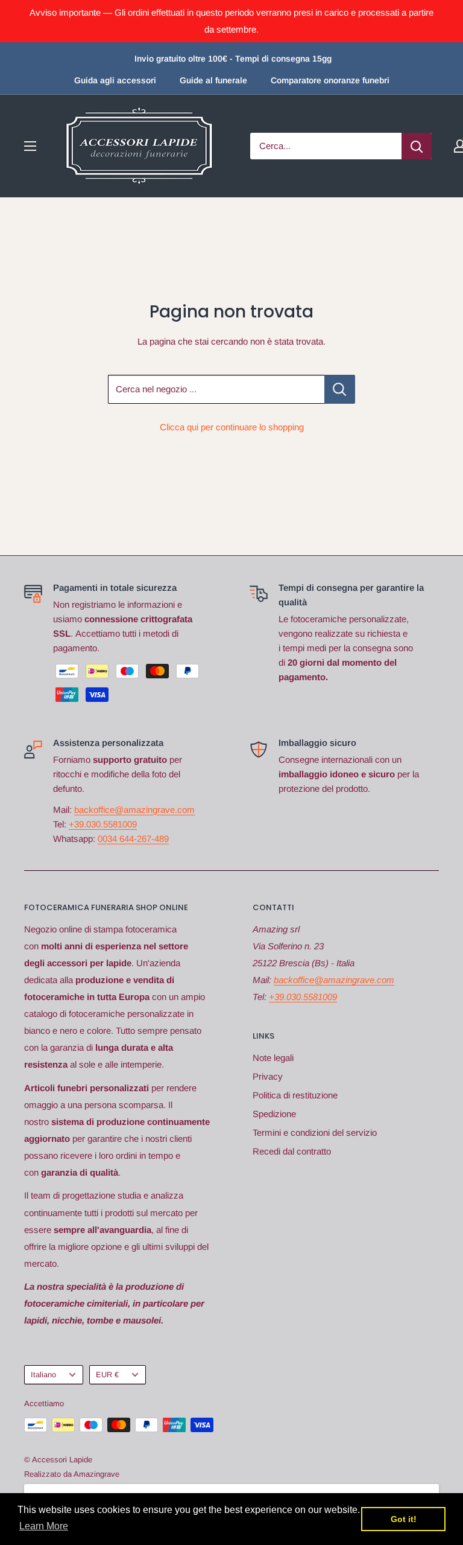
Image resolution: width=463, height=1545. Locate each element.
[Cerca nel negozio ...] (339, 389)
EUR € (107, 1374)
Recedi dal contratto (292, 1151)
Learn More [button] (43, 1526)
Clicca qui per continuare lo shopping (232, 427)
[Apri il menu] (30, 146)
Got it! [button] (404, 1519)
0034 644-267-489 (133, 838)
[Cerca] (417, 146)
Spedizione (274, 1114)
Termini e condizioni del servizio (315, 1132)
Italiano (43, 1374)
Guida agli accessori (115, 80)
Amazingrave (96, 1474)
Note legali (273, 1058)
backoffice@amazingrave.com (134, 809)
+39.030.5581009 (103, 824)
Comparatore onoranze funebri (330, 80)
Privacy (268, 1076)
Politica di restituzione (295, 1095)
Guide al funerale (213, 80)
